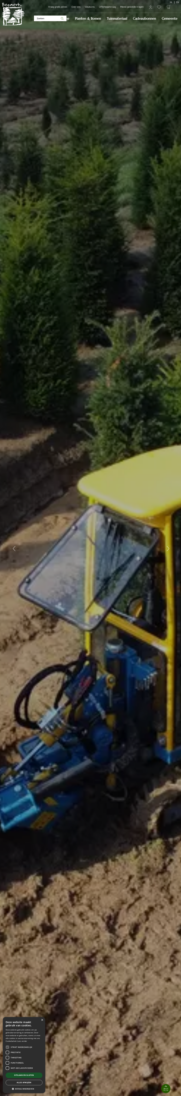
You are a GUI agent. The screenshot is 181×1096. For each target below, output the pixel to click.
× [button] (42, 1020)
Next (167, 548)
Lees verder (22, 1041)
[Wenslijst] (159, 7)
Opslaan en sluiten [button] (24, 1075)
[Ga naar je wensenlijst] (159, 7)
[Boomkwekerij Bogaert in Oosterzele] (13, 14)
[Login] (150, 7)
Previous (13, 548)
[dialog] (24, 1055)
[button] (24, 1088)
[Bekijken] (168, 7)
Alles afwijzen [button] (24, 1082)
